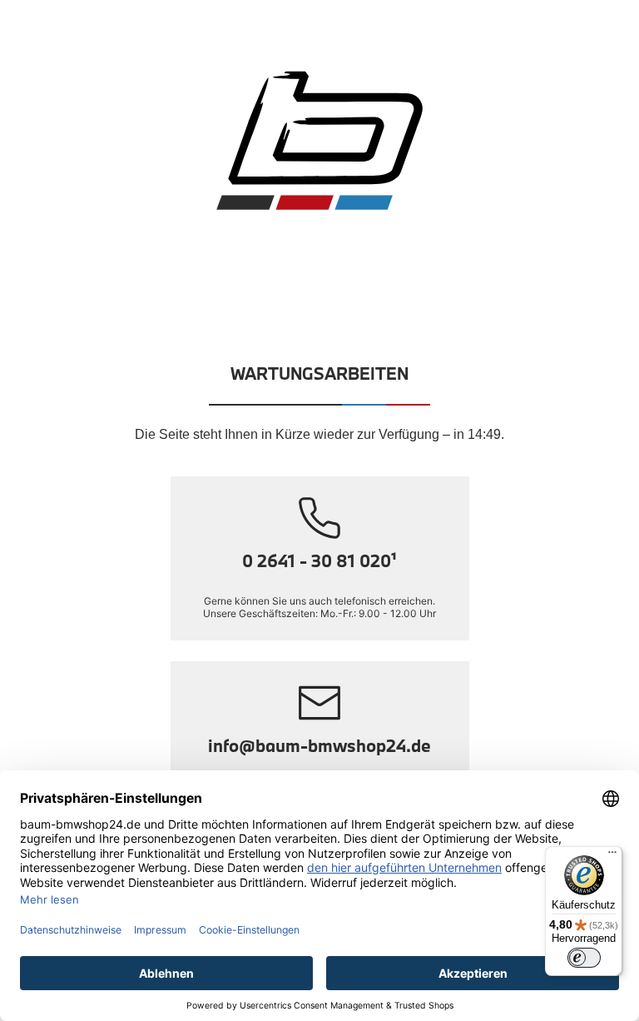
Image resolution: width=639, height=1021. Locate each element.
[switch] (584, 958)
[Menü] (612, 856)
